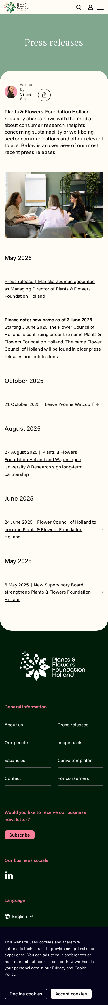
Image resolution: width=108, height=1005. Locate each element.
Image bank (70, 742)
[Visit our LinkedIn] (9, 875)
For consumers (73, 778)
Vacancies (15, 760)
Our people (16, 742)
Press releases (73, 724)
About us (14, 724)
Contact (13, 778)
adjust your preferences (64, 954)
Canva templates (75, 760)
